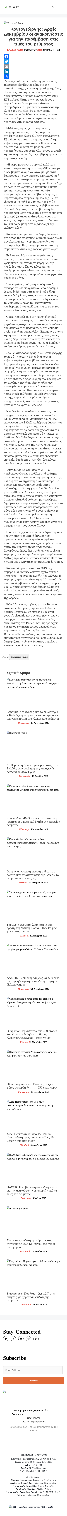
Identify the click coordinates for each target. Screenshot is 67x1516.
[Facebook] (33, 56)
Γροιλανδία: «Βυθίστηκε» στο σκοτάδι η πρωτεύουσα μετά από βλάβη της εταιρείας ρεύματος (33, 821)
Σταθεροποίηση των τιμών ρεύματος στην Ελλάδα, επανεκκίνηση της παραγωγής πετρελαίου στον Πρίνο (33, 768)
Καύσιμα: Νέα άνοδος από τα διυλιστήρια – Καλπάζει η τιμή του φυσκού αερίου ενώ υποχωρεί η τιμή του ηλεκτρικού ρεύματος (33, 715)
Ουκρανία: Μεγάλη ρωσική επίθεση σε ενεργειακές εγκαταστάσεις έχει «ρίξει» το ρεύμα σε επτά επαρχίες (33, 875)
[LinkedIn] (33, 71)
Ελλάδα (11, 50)
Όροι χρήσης (33, 1418)
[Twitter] (33, 61)
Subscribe (33, 1380)
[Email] (33, 66)
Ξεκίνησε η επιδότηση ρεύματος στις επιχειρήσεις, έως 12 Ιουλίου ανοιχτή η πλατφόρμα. (31, 1244)
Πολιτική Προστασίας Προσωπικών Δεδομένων (30, 1412)
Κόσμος (23, 829)
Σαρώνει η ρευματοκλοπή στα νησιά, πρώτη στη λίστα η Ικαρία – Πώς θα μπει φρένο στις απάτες (32, 928)
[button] (53, 7)
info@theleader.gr (33, 1477)
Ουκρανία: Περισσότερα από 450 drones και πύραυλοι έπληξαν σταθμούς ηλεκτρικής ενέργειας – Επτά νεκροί (32, 1034)
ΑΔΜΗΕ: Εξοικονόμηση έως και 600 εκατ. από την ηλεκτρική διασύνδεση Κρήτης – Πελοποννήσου (33, 981)
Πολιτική (25, 1198)
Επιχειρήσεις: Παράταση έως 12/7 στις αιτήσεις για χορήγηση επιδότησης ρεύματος (31, 1297)
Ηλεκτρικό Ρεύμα (19, 657)
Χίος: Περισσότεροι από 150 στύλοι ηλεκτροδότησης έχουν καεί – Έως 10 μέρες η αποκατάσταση (30, 1137)
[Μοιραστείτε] (33, 76)
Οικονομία (23, 723)
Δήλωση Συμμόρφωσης (33, 1421)
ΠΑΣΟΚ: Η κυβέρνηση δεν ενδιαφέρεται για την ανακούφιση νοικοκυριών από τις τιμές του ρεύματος (32, 1190)
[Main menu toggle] (60, 6)
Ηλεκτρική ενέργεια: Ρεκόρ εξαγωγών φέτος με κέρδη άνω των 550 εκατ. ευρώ (32, 1085)
